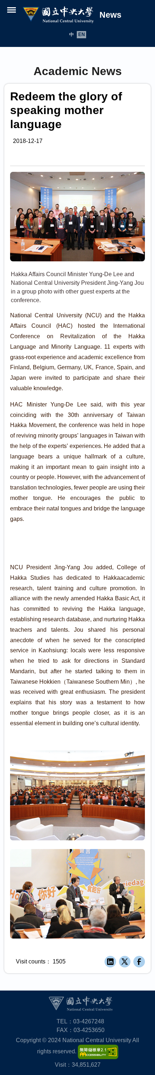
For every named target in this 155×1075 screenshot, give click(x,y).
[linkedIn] (110, 961)
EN (81, 34)
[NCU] (80, 1003)
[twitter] (124, 961)
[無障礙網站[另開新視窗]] (98, 1051)
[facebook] (139, 961)
